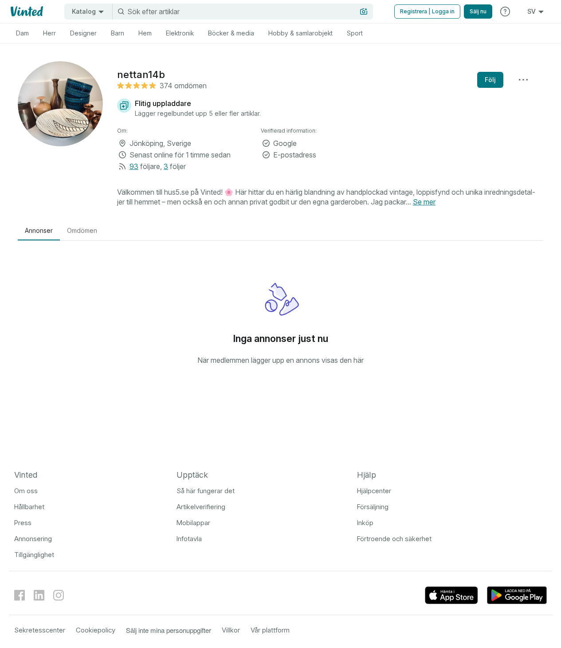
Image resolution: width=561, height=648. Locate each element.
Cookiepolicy (95, 630)
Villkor (231, 630)
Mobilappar (193, 522)
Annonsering (33, 538)
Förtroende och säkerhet (394, 538)
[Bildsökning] (363, 11)
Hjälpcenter (374, 491)
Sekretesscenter (39, 630)
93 (133, 166)
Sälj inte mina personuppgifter (168, 630)
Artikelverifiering (201, 507)
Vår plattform (270, 630)
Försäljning (372, 507)
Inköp (365, 522)
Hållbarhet (29, 507)
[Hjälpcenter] (505, 11)
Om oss (26, 491)
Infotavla (189, 538)
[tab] (22, 33)
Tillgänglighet (34, 554)
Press (22, 522)
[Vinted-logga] (26, 11)
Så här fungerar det (206, 491)
